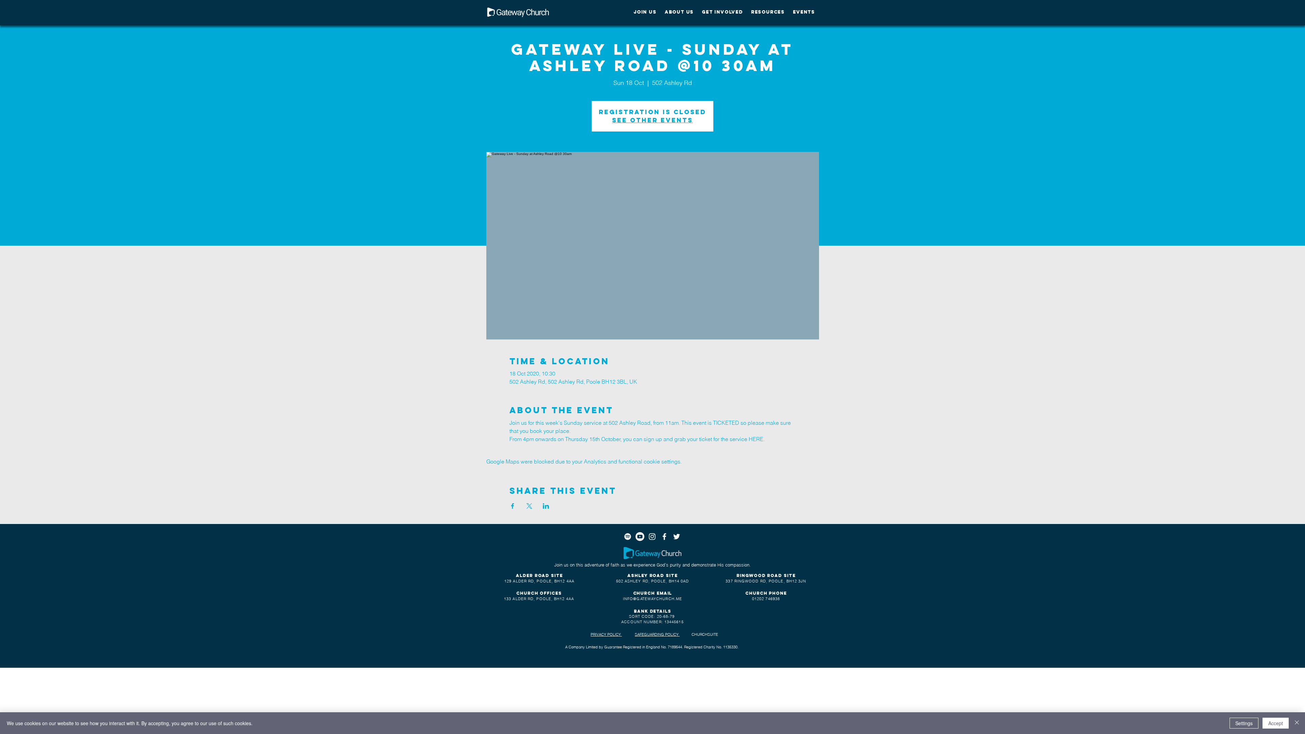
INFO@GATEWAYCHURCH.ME (652, 598)
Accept (1275, 723)
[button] (645, 12)
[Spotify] (627, 536)
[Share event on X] (529, 506)
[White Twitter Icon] (676, 536)
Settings (1244, 723)
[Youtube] (640, 536)
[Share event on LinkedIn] (546, 506)
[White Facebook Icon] (664, 536)
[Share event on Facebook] (512, 506)
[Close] (1297, 723)
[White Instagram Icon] (652, 536)
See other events (652, 120)
